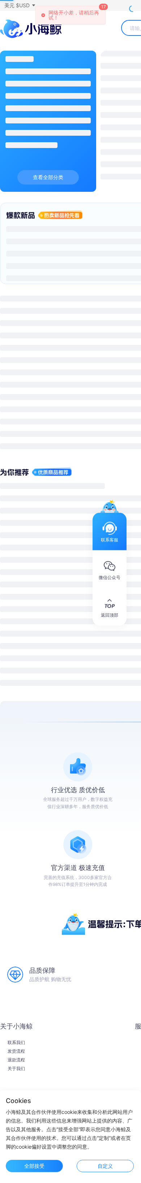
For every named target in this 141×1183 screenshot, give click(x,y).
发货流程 (16, 1051)
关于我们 (16, 1068)
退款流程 (16, 1060)
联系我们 (16, 1042)
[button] (19, 5)
